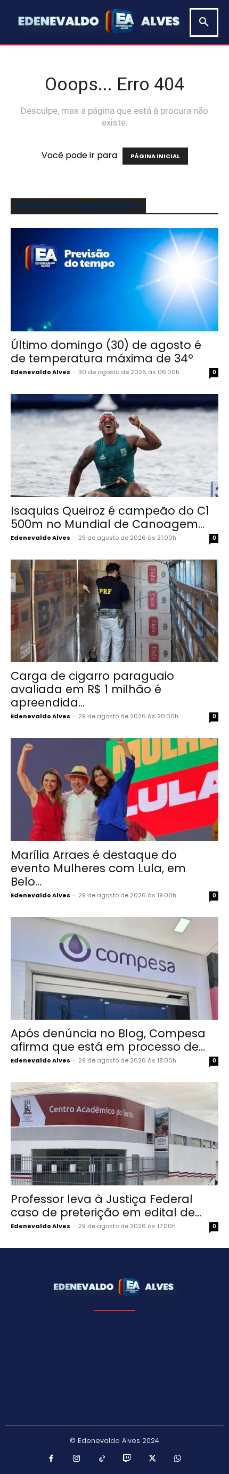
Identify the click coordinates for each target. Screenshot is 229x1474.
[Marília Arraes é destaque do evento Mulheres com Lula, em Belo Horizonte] (114, 789)
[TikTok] (102, 1459)
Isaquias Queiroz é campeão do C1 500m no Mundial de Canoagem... (110, 517)
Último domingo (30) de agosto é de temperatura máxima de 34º (106, 351)
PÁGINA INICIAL (155, 156)
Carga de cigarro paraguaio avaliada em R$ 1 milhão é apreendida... (92, 689)
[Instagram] (77, 1459)
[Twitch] (127, 1459)
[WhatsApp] (178, 1459)
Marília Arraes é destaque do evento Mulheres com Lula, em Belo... (98, 868)
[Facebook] (52, 1459)
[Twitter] (153, 1459)
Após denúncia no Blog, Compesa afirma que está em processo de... (108, 1040)
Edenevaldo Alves (40, 372)
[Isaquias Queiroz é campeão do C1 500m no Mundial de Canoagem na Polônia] (114, 445)
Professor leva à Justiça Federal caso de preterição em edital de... (106, 1205)
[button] (204, 22)
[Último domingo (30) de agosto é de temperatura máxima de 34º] (114, 279)
